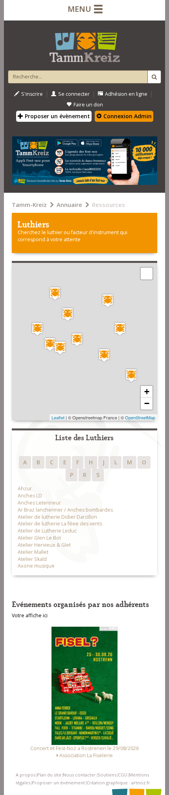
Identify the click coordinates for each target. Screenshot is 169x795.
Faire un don (88, 104)
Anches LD (30, 495)
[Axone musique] (37, 329)
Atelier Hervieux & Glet (44, 545)
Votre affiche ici (30, 615)
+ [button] (146, 392)
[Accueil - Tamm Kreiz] (84, 44)
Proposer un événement (58, 783)
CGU (122, 775)
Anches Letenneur (39, 502)
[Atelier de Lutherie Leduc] (107, 300)
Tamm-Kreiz (29, 205)
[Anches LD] (60, 348)
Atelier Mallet (33, 552)
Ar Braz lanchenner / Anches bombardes (65, 509)
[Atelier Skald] (67, 314)
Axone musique (36, 565)
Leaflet (57, 417)
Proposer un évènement (56, 116)
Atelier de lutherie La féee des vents (60, 523)
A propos (25, 775)
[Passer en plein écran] (146, 273)
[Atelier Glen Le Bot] (77, 339)
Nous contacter (79, 775)
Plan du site (49, 775)
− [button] (146, 403)
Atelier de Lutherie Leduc (47, 530)
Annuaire (69, 205)
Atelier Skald (32, 559)
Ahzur (25, 488)
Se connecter (74, 94)
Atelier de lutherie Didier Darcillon (57, 517)
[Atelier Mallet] (120, 329)
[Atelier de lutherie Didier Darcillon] (50, 344)
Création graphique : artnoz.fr (118, 783)
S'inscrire (32, 94)
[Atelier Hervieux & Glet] (104, 355)
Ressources (108, 205)
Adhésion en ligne (126, 94)
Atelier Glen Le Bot (39, 537)
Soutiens (106, 775)
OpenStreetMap (140, 417)
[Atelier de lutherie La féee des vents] (131, 375)
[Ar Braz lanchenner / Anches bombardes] (55, 293)
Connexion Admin (127, 116)
